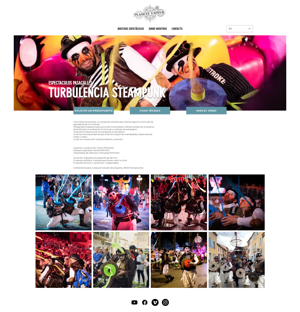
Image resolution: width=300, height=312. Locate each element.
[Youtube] (134, 302)
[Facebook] (144, 302)
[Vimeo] (155, 302)
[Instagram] (165, 302)
